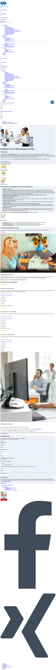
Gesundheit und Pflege (9, 80)
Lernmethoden (7, 39)
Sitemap (4, 668)
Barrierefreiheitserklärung (7, 666)
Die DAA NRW (7, 37)
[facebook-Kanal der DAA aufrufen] (28, 588)
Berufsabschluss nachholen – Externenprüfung (13, 31)
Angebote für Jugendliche (9, 33)
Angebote (4, 25)
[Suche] (0, 23)
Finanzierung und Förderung (10, 51)
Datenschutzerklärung (21, 438)
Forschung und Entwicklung (10, 40)
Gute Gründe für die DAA (9, 38)
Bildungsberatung (8, 49)
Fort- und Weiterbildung (9, 29)
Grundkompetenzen (8, 27)
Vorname (2, 443)
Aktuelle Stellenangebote (9, 46)
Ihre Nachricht (2, 473)
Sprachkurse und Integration (10, 32)
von (2, 468)
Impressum (4, 663)
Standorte (4, 82)
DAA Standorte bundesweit (9, 43)
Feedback (6, 50)
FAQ (6, 48)
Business (4, 53)
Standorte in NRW (32, 430)
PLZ (1, 451)
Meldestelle (5, 665)
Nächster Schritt (3, 483)
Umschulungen (5, 486)
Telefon (1, 455)
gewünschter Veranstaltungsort (5, 461)
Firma (1, 447)
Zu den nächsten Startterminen (6, 163)
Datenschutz (5, 664)
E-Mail (26, 429)
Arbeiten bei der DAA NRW (10, 45)
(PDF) (5, 161)
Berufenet (35, 212)
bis (1, 470)
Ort (1, 453)
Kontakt (4, 54)
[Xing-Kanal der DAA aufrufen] (28, 661)
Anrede (1, 441)
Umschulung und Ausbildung (10, 28)
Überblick (6, 26)
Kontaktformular (38, 429)
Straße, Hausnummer (4, 449)
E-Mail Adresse (3, 459)
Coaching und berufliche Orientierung (11, 30)
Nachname (2, 445)
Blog (6, 52)
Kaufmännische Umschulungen (10, 487)
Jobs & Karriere (5, 44)
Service (4, 47)
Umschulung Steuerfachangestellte (11, 489)
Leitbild (6, 42)
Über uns (4, 36)
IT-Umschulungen (8, 488)
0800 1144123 (2, 21)
